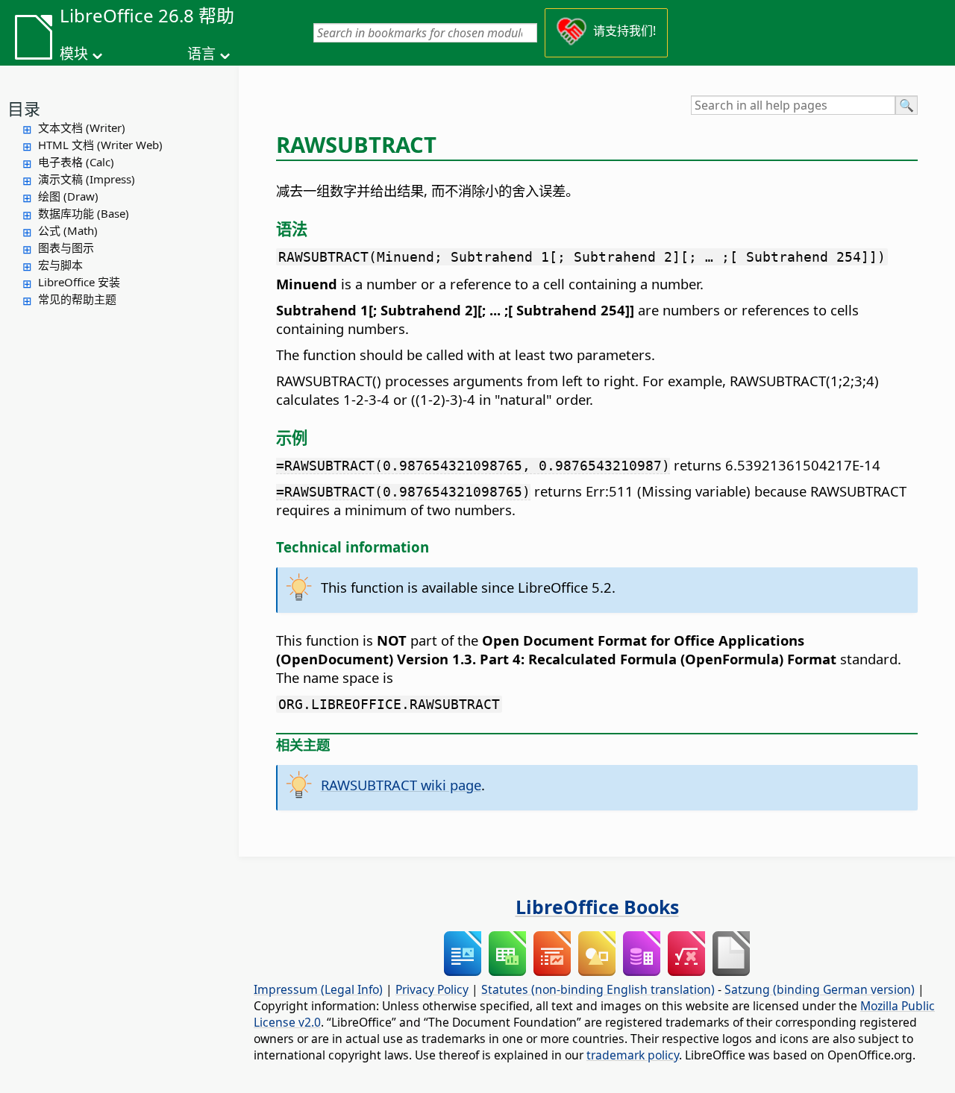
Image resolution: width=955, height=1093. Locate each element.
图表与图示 (66, 247)
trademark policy (632, 1055)
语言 (201, 53)
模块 (74, 53)
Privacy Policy (432, 989)
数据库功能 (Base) (83, 213)
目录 (23, 108)
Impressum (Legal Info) (318, 989)
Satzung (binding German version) (819, 989)
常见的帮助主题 (77, 299)
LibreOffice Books (597, 906)
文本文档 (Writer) (81, 127)
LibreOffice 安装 (79, 281)
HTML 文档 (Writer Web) (100, 144)
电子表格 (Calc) (76, 161)
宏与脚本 (60, 264)
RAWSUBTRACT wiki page (401, 784)
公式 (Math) (68, 230)
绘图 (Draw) (68, 196)
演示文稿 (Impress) (86, 178)
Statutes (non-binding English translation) (598, 989)
